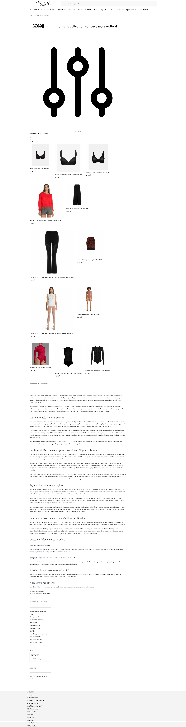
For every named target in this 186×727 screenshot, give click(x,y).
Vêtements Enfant (35, 637)
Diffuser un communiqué (35, 700)
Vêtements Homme (36, 642)
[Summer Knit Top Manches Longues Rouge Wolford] (46, 201)
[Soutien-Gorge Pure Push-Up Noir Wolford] (68, 158)
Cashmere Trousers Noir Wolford (77, 208)
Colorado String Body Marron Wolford (89, 314)
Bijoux (32, 614)
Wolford (36, 659)
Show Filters (77, 131)
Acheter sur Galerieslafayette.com (40, 182)
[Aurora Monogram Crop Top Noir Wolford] (90, 243)
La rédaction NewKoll (34, 706)
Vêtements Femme (36, 639)
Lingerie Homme (35, 628)
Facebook (30, 714)
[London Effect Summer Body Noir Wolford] (68, 356)
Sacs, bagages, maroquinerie (39, 634)
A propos (30, 695)
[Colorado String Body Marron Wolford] (89, 299)
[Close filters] (30, 690)
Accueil (32, 15)
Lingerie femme (35, 625)
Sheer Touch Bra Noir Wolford (39, 168)
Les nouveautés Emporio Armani (41, 593)
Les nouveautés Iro (37, 596)
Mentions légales (33, 709)
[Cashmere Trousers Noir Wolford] (77, 195)
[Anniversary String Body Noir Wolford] (97, 355)
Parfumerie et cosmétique (38, 611)
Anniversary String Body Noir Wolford (97, 371)
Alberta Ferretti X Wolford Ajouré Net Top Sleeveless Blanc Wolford (51, 333)
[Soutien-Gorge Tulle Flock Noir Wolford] (98, 157)
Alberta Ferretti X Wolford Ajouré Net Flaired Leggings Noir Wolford (52, 277)
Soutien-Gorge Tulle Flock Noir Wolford (98, 172)
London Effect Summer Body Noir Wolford (68, 373)
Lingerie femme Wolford (105, 441)
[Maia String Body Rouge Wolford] (40, 354)
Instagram (30, 717)
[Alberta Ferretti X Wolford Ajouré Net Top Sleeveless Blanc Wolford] (51, 309)
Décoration (33, 622)
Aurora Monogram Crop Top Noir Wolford (90, 260)
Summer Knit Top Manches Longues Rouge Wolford (46, 220)
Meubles (32, 631)
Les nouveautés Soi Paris (39, 591)
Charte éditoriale (33, 703)
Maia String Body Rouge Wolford (40, 367)
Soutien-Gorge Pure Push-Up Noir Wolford (68, 174)
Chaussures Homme (36, 620)
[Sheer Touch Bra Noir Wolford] (40, 155)
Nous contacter (32, 698)
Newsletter (31, 720)
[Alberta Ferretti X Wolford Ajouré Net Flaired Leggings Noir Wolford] (52, 252)
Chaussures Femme (36, 617)
